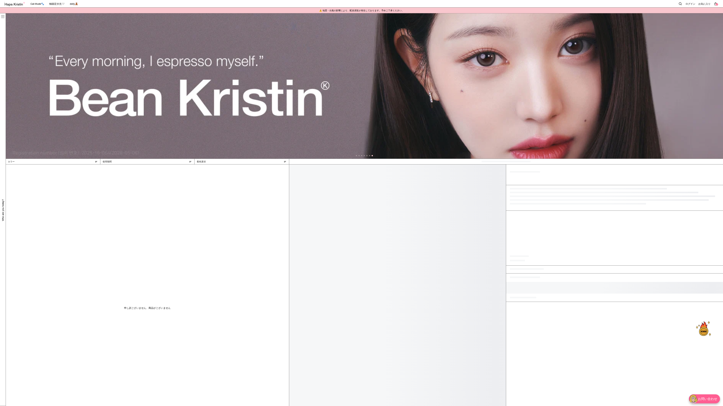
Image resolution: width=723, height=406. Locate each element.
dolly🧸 (74, 3)
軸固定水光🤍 (57, 3)
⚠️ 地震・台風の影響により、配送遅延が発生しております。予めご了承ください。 (361, 10)
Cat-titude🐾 (37, 3)
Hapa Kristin (14, 4)
